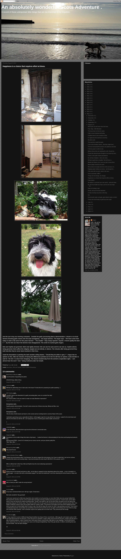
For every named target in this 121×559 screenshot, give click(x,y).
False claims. (91, 180)
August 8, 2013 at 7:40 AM (13, 382)
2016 (88, 107)
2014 (88, 111)
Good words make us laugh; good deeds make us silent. (102, 197)
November (91, 118)
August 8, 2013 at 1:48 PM (13, 466)
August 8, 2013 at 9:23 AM (13, 424)
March (90, 211)
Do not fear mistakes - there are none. (98, 158)
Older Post (76, 541)
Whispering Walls (11, 447)
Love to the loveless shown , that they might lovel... (101, 144)
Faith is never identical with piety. (96, 133)
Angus (94, 220)
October (90, 120)
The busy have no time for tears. (96, 131)
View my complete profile (91, 270)
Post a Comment (9, 533)
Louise (8, 489)
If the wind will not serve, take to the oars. (98, 171)
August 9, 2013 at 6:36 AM (13, 530)
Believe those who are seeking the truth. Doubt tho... (101, 151)
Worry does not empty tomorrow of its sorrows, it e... (101, 166)
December (91, 115)
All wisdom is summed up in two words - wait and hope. (102, 182)
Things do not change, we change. (97, 175)
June (89, 204)
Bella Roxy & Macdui (12, 374)
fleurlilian (9, 469)
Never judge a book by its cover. (96, 164)
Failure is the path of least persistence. (98, 155)
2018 (88, 102)
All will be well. (91, 140)
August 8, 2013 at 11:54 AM (13, 452)
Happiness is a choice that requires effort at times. (101, 178)
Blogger (72, 555)
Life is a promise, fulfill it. (94, 173)
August (90, 124)
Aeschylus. (9, 367)
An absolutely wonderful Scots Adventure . (51, 7)
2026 (88, 84)
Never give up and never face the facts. (98, 126)
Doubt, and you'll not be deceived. (97, 190)
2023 (88, 91)
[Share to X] (25, 365)
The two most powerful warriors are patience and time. (102, 146)
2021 (88, 95)
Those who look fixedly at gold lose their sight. (100, 199)
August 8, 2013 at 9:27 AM (13, 431)
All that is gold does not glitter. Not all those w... (100, 160)
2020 (88, 98)
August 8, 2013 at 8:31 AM (13, 408)
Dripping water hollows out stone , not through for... (101, 169)
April (89, 209)
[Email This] (22, 365)
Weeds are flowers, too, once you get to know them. (101, 162)
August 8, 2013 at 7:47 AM (13, 389)
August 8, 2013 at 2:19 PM (13, 477)
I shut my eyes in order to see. (96, 149)
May (89, 206)
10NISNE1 (9, 427)
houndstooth (10, 480)
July (89, 202)
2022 (88, 93)
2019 (88, 100)
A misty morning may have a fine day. (97, 192)
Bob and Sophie (17, 367)
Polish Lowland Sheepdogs (29, 367)
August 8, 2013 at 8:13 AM (13, 400)
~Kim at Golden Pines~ (12, 455)
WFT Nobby (9, 393)
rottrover (8, 385)
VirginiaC (8, 435)
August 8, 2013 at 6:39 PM (13, 511)
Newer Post (6, 541)
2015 (88, 109)
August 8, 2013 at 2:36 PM (13, 486)
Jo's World (9, 514)
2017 (88, 104)
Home (41, 541)
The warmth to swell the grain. (96, 142)
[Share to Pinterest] (28, 365)
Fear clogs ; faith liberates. (95, 128)
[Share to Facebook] (26, 365)
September (91, 122)
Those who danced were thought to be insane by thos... (102, 153)
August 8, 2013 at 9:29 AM (13, 444)
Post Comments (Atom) (45, 545)
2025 (88, 87)
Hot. (89, 195)
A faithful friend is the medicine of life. (97, 135)
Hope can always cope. (94, 188)
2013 (88, 113)
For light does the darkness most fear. (98, 137)
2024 (88, 89)
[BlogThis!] (23, 365)
